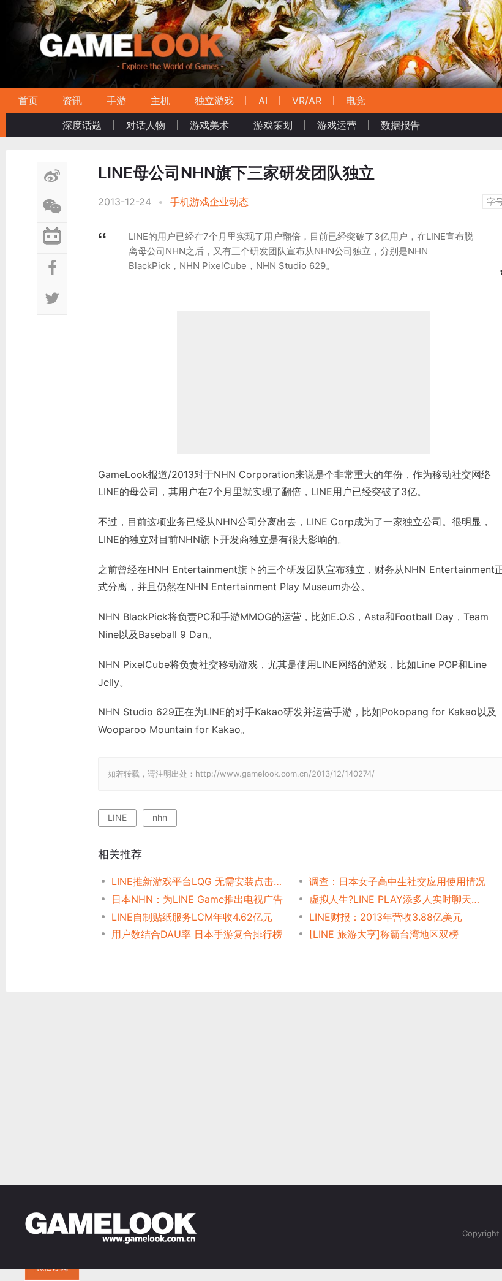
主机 (160, 100)
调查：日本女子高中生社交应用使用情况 (397, 881)
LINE (117, 817)
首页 (28, 100)
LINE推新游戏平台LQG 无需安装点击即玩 (200, 881)
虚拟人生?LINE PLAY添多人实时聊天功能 (398, 899)
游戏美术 (209, 125)
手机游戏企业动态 (209, 202)
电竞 (355, 100)
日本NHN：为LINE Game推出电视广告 (197, 899)
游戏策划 (273, 125)
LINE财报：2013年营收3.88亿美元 (385, 917)
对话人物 (145, 125)
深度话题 (82, 125)
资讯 (72, 100)
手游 (116, 100)
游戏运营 (336, 125)
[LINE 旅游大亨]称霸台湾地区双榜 (384, 934)
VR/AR (306, 100)
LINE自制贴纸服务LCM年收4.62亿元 (191, 917)
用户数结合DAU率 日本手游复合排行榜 (196, 934)
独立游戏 (214, 100)
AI (263, 100)
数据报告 (400, 125)
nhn (159, 817)
